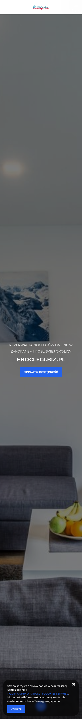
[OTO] (41, 7)
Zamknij (16, 709)
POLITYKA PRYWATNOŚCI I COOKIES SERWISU (37, 693)
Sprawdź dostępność (41, 372)
